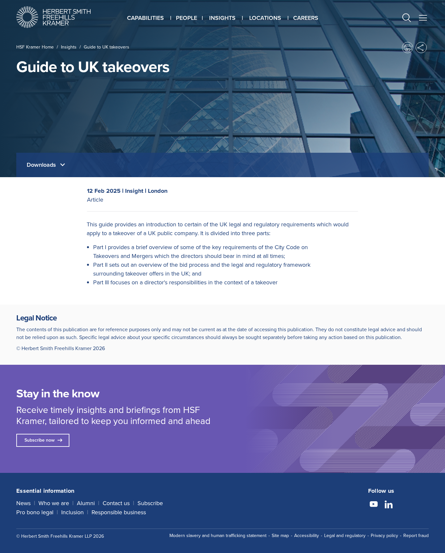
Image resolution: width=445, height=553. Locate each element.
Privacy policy (384, 535)
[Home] (61, 17)
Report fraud (416, 535)
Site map (280, 535)
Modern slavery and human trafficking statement (217, 535)
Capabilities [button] (145, 18)
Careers (305, 18)
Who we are (53, 503)
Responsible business (119, 512)
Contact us (116, 503)
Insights (69, 47)
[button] (406, 18)
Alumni (86, 503)
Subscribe (150, 503)
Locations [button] (265, 18)
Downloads (42, 165)
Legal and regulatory (345, 535)
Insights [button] (222, 18)
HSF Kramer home (35, 47)
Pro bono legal (34, 512)
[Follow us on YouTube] (373, 505)
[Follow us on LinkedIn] (389, 505)
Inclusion (72, 512)
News (23, 503)
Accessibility (306, 535)
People (186, 18)
